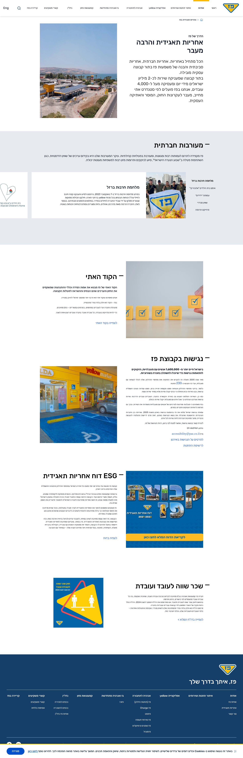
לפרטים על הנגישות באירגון (186, 439)
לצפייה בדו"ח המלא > (190, 619)
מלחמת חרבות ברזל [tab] (202, 180)
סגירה (15, 751)
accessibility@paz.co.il (186, 433)
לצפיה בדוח (110, 538)
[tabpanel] (109, 195)
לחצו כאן (33, 751)
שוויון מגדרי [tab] (202, 202)
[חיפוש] (19, 8)
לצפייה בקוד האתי (106, 323)
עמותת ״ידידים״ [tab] (202, 195)
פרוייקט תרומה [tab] (202, 209)
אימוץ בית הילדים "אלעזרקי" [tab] (202, 188)
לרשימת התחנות (193, 445)
